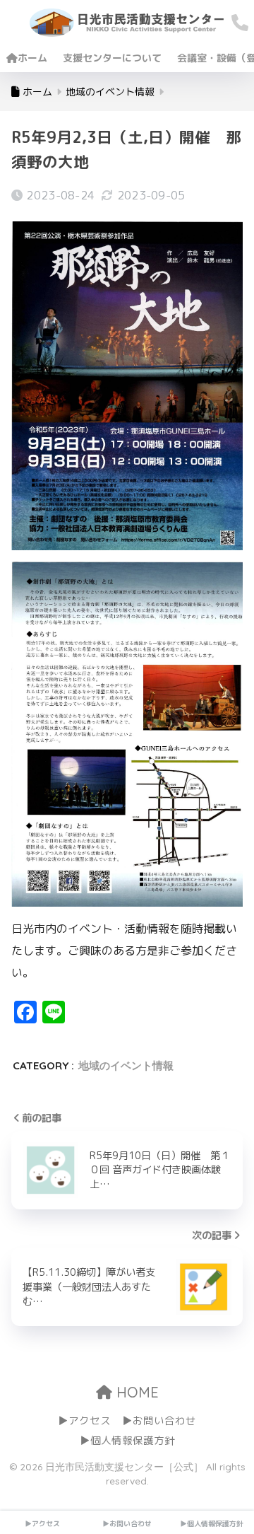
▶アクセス (84, 1420)
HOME (135, 1392)
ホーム (32, 57)
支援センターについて (112, 57)
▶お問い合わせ (159, 1420)
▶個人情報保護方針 (127, 1440)
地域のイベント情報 (126, 1065)
